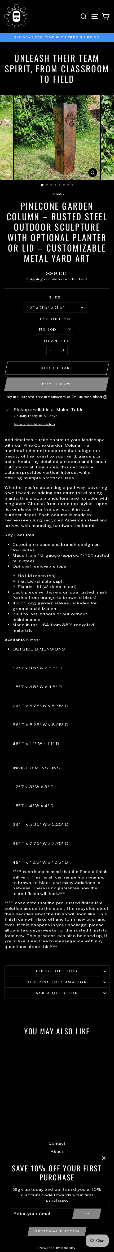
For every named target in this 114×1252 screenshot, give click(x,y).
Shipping (34, 279)
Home (56, 194)
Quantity (57, 341)
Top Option (55, 319)
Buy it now (56, 384)
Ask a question (57, 993)
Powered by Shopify (57, 1248)
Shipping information (57, 982)
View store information (34, 424)
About (57, 1151)
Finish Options (57, 971)
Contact (57, 1143)
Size (55, 297)
